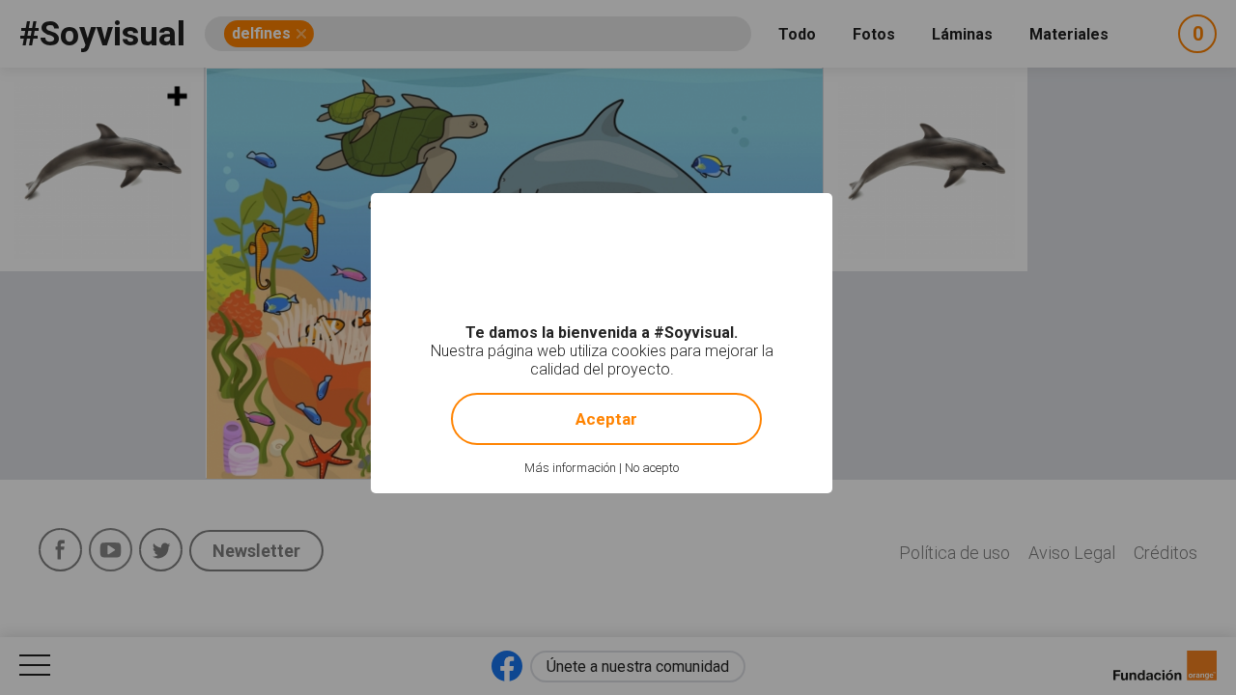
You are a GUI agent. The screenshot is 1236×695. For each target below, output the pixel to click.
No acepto (652, 467)
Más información (570, 467)
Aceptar (606, 419)
